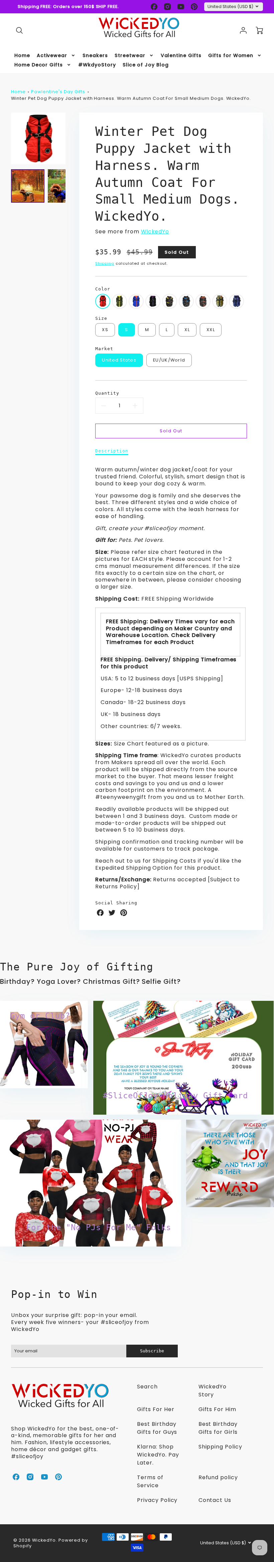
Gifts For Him (217, 1409)
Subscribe (152, 1350)
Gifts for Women (230, 55)
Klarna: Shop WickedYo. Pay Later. (158, 1455)
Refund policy (218, 1477)
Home (22, 55)
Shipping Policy (220, 1447)
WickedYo (155, 231)
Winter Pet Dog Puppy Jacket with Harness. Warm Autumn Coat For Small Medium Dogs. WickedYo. (131, 98)
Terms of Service (150, 1481)
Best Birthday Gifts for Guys (157, 1428)
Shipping (104, 263)
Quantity (107, 393)
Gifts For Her (155, 1409)
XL (187, 329)
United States (119, 360)
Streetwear (130, 55)
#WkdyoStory (97, 65)
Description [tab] (111, 450)
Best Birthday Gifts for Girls (218, 1428)
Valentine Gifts (181, 55)
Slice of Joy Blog (146, 65)
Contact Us (215, 1500)
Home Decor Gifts (38, 65)
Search (147, 1386)
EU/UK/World (169, 360)
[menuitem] (22, 55)
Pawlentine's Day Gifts (58, 91)
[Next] (70, 139)
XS (105, 329)
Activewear (52, 55)
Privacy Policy (157, 1500)
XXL (211, 329)
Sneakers (95, 55)
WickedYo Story (212, 1390)
